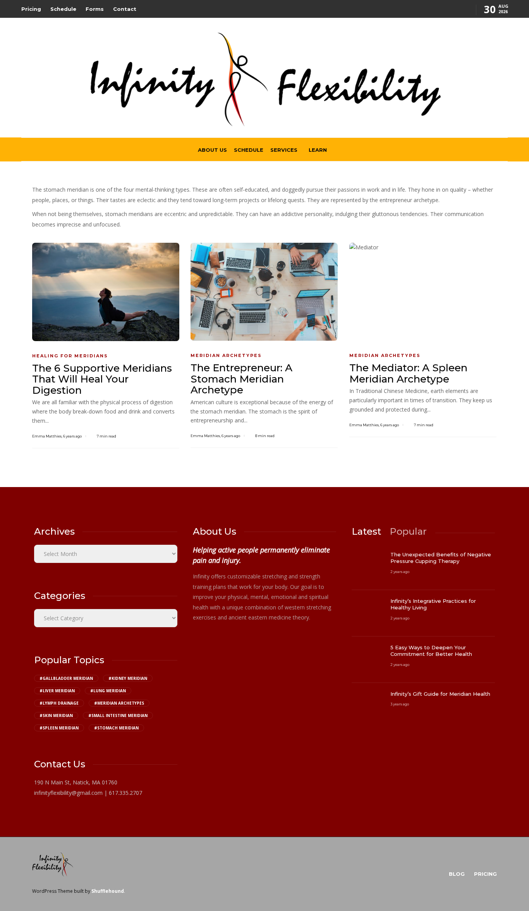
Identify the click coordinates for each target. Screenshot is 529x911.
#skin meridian (56, 715)
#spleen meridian (59, 728)
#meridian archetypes (119, 703)
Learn (318, 150)
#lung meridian (108, 690)
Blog (457, 874)
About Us (212, 150)
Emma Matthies (47, 436)
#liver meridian (57, 690)
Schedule (63, 9)
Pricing (31, 9)
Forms (95, 9)
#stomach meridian (116, 728)
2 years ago (399, 572)
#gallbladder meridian (66, 678)
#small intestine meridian (118, 715)
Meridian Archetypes (226, 355)
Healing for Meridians (70, 356)
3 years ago (399, 704)
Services (283, 150)
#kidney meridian (127, 678)
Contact (124, 9)
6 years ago (72, 436)
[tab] (366, 531)
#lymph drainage (59, 703)
